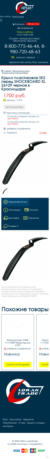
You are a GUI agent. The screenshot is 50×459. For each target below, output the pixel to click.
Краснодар (18, 16)
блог (34, 62)
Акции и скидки (36, 422)
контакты (43, 62)
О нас (21, 422)
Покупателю (10, 422)
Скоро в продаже (17, 364)
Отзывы (43, 133)
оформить (33, 23)
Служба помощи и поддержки (25, 443)
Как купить (26, 62)
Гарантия (14, 62)
